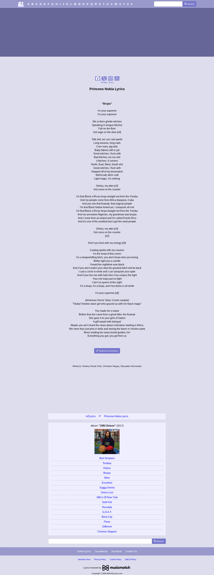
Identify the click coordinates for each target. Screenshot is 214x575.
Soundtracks (101, 551)
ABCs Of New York (107, 497)
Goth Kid (107, 502)
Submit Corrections (108, 351)
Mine (107, 477)
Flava (107, 521)
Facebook (117, 551)
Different (107, 526)
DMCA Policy (130, 559)
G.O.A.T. (107, 512)
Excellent (107, 482)
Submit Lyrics (84, 551)
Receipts (107, 507)
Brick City (107, 517)
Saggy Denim (107, 487)
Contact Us (131, 551)
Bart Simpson (107, 458)
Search (190, 4)
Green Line (107, 492)
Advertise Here (84, 559)
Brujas (107, 473)
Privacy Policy (100, 559)
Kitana (107, 468)
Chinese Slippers (107, 531)
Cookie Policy (115, 559)
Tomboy (107, 463)
